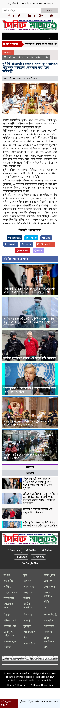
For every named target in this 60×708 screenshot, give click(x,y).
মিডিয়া (27, 620)
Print (39, 250)
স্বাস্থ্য (46, 647)
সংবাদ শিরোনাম (41, 57)
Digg (47, 237)
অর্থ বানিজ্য (9, 581)
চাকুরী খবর (29, 586)
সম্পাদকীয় (49, 620)
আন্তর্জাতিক (9, 598)
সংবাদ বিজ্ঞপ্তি (50, 614)
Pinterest (24, 250)
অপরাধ (7, 575)
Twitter (32, 237)
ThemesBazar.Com (43, 685)
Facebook (15, 237)
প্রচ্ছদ (9, 52)
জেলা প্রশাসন (18, 57)
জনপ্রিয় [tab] (30, 473)
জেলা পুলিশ (49, 575)
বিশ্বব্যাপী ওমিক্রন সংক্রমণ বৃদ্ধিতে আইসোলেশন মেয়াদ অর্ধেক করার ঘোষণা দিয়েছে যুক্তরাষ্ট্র (29, 290)
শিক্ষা (26, 637)
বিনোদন (7, 647)
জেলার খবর (49, 586)
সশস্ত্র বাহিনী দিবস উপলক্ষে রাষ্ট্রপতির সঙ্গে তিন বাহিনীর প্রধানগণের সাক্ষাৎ (29, 423)
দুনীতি (46, 601)
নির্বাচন (7, 614)
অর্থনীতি (7, 586)
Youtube (39, 556)
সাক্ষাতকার (49, 626)
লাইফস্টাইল (29, 632)
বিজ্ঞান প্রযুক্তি (10, 641)
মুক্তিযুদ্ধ (27, 626)
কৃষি (25, 575)
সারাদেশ (48, 632)
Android (48, 550)
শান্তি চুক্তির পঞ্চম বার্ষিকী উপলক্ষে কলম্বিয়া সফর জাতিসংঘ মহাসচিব (30, 390)
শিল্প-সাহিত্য (30, 643)
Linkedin (11, 244)
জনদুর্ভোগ (28, 592)
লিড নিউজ (29, 57)
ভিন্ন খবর (28, 614)
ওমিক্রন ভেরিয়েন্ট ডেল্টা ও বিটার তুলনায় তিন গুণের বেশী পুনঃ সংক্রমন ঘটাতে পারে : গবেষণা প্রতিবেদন (29, 322)
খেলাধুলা (28, 581)
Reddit (28, 244)
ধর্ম (45, 607)
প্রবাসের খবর (10, 626)
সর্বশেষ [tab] (30, 467)
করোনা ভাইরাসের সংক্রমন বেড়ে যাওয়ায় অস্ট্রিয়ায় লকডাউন (26, 456)
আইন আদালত (10, 592)
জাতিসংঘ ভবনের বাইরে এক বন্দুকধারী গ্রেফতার (30, 358)
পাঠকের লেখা (10, 620)
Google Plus (46, 244)
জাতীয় (9, 57)
